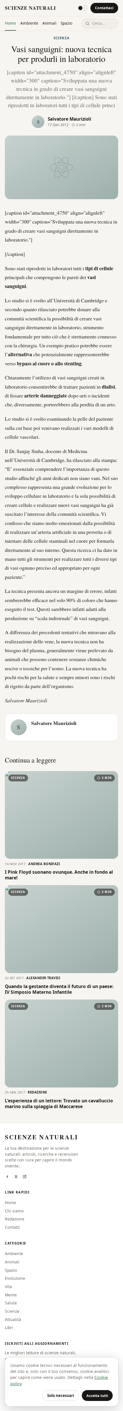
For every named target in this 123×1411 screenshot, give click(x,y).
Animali (49, 23)
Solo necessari (60, 1395)
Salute (11, 1303)
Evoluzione (15, 1278)
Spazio (66, 23)
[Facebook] (7, 1177)
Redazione (14, 1219)
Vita (8, 1286)
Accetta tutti (97, 1395)
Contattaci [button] (104, 7)
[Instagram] (24, 1177)
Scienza (61, 38)
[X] (16, 1177)
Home (10, 23)
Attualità (13, 1319)
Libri (9, 1327)
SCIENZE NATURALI (30, 7)
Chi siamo (14, 1211)
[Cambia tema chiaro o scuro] (83, 8)
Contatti (12, 1227)
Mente (11, 1295)
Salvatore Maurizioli (69, 119)
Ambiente (29, 23)
